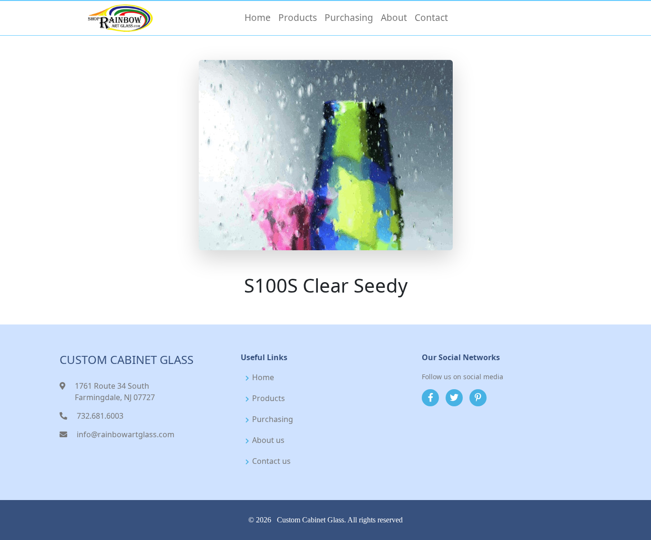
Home (263, 377)
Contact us (271, 461)
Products (268, 398)
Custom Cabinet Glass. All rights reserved (340, 520)
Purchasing (272, 419)
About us (268, 440)
